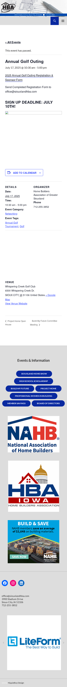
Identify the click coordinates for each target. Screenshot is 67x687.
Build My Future (20, 388)
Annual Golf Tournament (11, 224)
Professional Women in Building (33, 396)
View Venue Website (16, 303)
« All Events (13, 42)
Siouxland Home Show (34, 373)
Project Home (48, 388)
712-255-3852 (9, 605)
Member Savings (16, 403)
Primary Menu (63, 21)
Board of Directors (48, 403)
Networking (11, 213)
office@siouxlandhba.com (15, 595)
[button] (3, 642)
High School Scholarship (33, 381)
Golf (22, 226)
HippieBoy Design (16, 682)
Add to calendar (24, 172)
